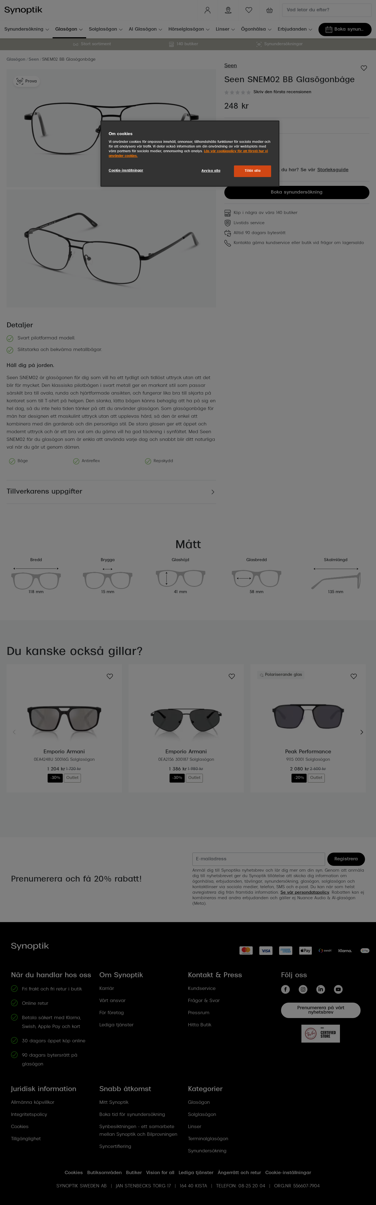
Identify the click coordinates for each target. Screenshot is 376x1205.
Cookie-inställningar (126, 170)
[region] (189, 153)
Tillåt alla (252, 171)
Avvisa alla (210, 171)
